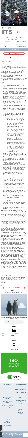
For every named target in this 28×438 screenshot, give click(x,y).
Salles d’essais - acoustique (20, 390)
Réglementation (7, 422)
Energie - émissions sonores (20, 389)
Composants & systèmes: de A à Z (7, 406)
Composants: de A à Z (7, 403)
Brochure (7, 44)
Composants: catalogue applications (7, 402)
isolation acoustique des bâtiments (15, 216)
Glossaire (7, 421)
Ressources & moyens (20, 398)
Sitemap (7, 385)
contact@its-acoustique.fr (21, 44)
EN (18, 33)
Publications (20, 410)
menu (14, 49)
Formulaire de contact (21, 46)
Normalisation (7, 424)
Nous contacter (14, 53)
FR (18, 32)
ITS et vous (20, 413)
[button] (23, 13)
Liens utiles (7, 426)
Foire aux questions (7, 425)
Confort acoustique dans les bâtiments (11, 285)
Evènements (20, 412)
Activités (20, 397)
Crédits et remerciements (7, 387)
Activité (20, 409)
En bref (20, 415)
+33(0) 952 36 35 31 (21, 41)
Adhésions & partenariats (20, 401)
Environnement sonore (20, 388)
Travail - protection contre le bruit (20, 386)
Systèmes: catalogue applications (7, 398)
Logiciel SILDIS (7, 407)
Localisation (7, 41)
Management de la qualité (21, 400)
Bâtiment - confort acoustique (20, 392)
